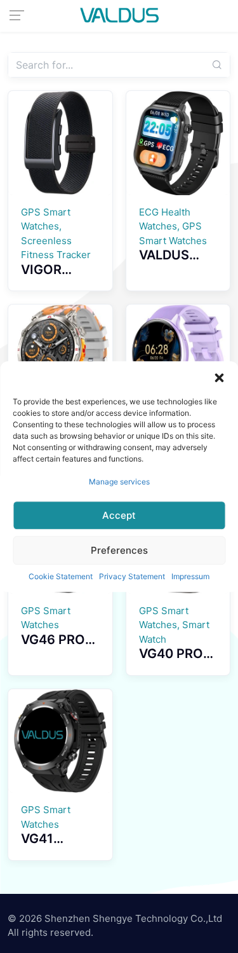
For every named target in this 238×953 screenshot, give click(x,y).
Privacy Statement (132, 576)
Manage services (119, 481)
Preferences (119, 550)
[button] (219, 377)
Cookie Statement (61, 576)
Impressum (190, 576)
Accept (119, 515)
